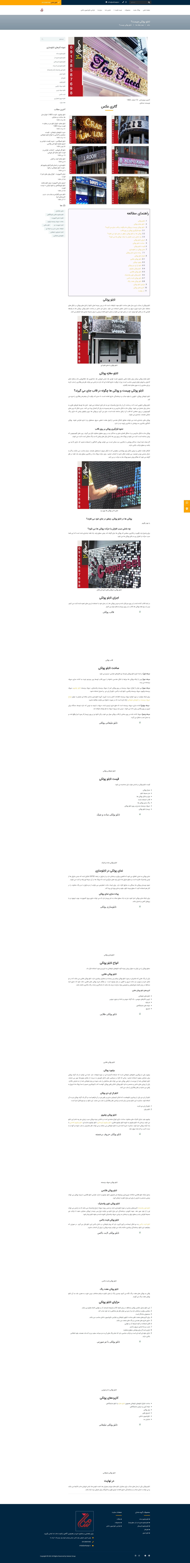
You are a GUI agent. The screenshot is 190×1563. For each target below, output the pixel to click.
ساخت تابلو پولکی (139, 243)
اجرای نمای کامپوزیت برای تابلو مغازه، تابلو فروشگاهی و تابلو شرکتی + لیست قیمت (53, 185)
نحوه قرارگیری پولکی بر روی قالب (130, 230)
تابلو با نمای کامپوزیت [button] (57, 218)
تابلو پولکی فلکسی (135, 272)
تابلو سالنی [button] (47, 225)
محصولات (127, 10)
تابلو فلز (63, 78)
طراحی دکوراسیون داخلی (88, 10)
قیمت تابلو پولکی (139, 246)
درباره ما (100, 10)
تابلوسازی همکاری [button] (58, 236)
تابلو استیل (62, 74)
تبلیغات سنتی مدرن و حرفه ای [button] (54, 229)
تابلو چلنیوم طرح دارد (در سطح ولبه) (138, 1523)
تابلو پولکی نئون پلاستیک (133, 275)
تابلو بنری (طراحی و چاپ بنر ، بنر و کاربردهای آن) (54, 195)
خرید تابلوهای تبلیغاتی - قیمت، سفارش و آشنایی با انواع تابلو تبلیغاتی (53, 133)
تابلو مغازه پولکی (139, 224)
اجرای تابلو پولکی (139, 240)
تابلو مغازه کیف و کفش (57, 159)
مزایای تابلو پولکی (139, 284)
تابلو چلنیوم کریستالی (59, 62)
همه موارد (62, 102)
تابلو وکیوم (62, 82)
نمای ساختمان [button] (59, 211)
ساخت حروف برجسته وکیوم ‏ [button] (55, 222)
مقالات (118, 1519)
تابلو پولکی (141, 221)
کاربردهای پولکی (138, 287)
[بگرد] (149, 2)
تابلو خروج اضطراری (59, 98)
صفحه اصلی (146, 10)
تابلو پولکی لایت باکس (134, 278)
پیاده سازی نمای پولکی (133, 252)
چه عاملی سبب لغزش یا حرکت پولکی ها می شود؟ (125, 237)
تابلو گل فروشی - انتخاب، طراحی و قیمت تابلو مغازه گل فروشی (54, 151)
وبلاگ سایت (136, 10)
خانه (148, 25)
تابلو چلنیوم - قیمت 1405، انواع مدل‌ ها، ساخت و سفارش (53, 116)
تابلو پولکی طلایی (135, 259)
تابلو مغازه (121, 1403)
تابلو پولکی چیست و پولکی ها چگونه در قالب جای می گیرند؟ (125, 227)
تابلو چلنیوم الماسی (76, 1122)
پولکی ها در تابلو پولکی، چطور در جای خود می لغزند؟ (124, 233)
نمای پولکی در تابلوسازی (137, 249)
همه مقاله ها (139, 25)
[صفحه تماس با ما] (187, 509)
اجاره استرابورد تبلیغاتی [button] (56, 232)
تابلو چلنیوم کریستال (142, 1526)
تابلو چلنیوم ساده (60, 54)
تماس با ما (108, 10)
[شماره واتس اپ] (187, 503)
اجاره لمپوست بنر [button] (58, 225)
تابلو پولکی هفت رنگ (134, 281)
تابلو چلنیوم (77, 688)
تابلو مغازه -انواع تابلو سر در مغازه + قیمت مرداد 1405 (53, 125)
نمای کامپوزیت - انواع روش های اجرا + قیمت (52, 175)
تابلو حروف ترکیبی (60, 86)
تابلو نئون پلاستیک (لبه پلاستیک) (56, 70)
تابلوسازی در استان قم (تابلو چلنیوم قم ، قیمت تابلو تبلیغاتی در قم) (53, 166)
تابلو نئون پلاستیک (144, 1208)
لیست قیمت (118, 10)
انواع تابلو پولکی (139, 256)
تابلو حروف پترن (60, 90)
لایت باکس (62, 94)
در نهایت (141, 291)
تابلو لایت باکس (144, 1224)
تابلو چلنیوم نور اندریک (59, 66)
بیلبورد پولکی (137, 262)
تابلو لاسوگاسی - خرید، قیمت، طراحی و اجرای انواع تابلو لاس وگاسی (52, 142)
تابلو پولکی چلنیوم (135, 268)
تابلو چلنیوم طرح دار (59, 58)
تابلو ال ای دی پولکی (134, 265)
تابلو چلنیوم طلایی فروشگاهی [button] (55, 214)
